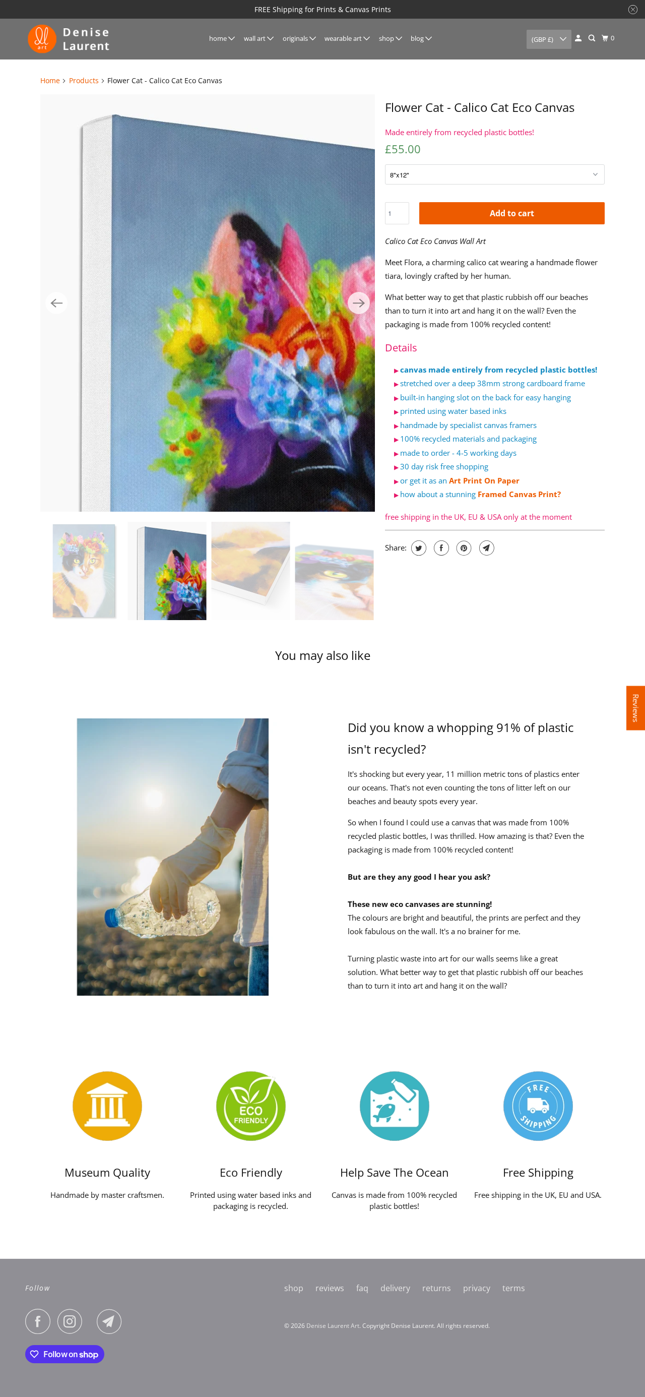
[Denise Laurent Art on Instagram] (72, 1321)
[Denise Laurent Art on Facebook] (40, 1321)
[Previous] (56, 303)
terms (513, 1288)
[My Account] (579, 38)
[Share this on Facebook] (440, 548)
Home (50, 80)
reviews (329, 1288)
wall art (255, 38)
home (218, 38)
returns (436, 1288)
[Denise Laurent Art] (70, 39)
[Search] (593, 38)
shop (387, 38)
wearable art (344, 38)
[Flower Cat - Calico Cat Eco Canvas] (207, 303)
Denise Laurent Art (332, 1325)
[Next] (359, 303)
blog (418, 38)
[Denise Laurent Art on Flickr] (92, 1321)
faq (362, 1288)
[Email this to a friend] (485, 548)
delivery (395, 1288)
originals (296, 38)
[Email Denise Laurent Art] (112, 1321)
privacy (476, 1288)
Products (84, 80)
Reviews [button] (636, 708)
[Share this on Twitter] (417, 548)
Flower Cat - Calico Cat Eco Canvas (479, 107)
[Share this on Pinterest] (463, 548)
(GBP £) (543, 39)
